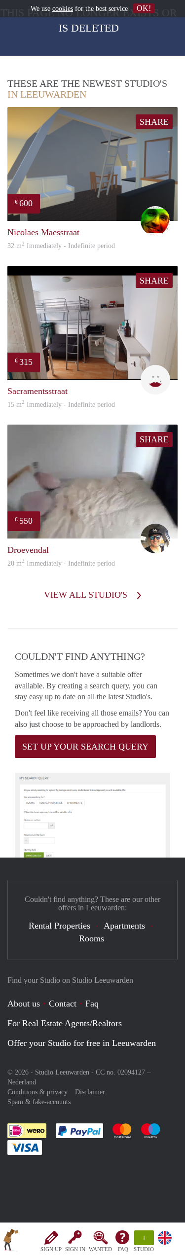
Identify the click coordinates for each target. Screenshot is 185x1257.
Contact (62, 1003)
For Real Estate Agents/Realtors (64, 1023)
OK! (144, 8)
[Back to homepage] (10, 1241)
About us (23, 1003)
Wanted (100, 1249)
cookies (62, 8)
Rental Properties (59, 926)
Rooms (91, 938)
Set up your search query (85, 747)
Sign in (75, 1249)
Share (154, 122)
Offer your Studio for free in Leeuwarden (81, 1043)
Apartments (124, 926)
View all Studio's (87, 595)
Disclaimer (90, 1092)
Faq (92, 1003)
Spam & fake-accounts (39, 1102)
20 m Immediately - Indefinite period (61, 563)
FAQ (123, 1249)
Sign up (51, 1249)
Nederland (21, 1082)
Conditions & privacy (37, 1092)
